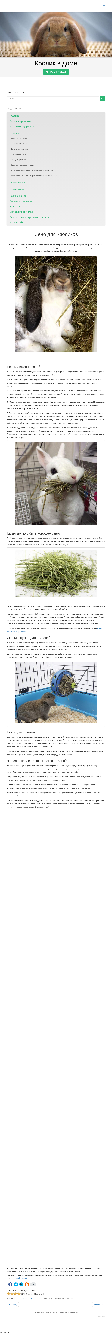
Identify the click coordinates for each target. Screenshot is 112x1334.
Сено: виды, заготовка (19, 149)
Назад (14, 1304)
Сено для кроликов (18, 159)
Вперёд (97, 1304)
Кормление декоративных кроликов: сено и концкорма (32, 170)
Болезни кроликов (21, 201)
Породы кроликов (20, 121)
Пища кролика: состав (19, 143)
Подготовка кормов (18, 154)
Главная (15, 115)
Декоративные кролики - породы (29, 217)
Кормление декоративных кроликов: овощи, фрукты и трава (34, 175)
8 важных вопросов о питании (22, 165)
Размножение (18, 195)
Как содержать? (18, 182)
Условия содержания (22, 126)
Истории (15, 206)
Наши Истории (20, 1278)
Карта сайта (17, 222)
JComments (101, 1316)
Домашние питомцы (22, 211)
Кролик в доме (17, 189)
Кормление (16, 133)
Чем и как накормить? (19, 138)
